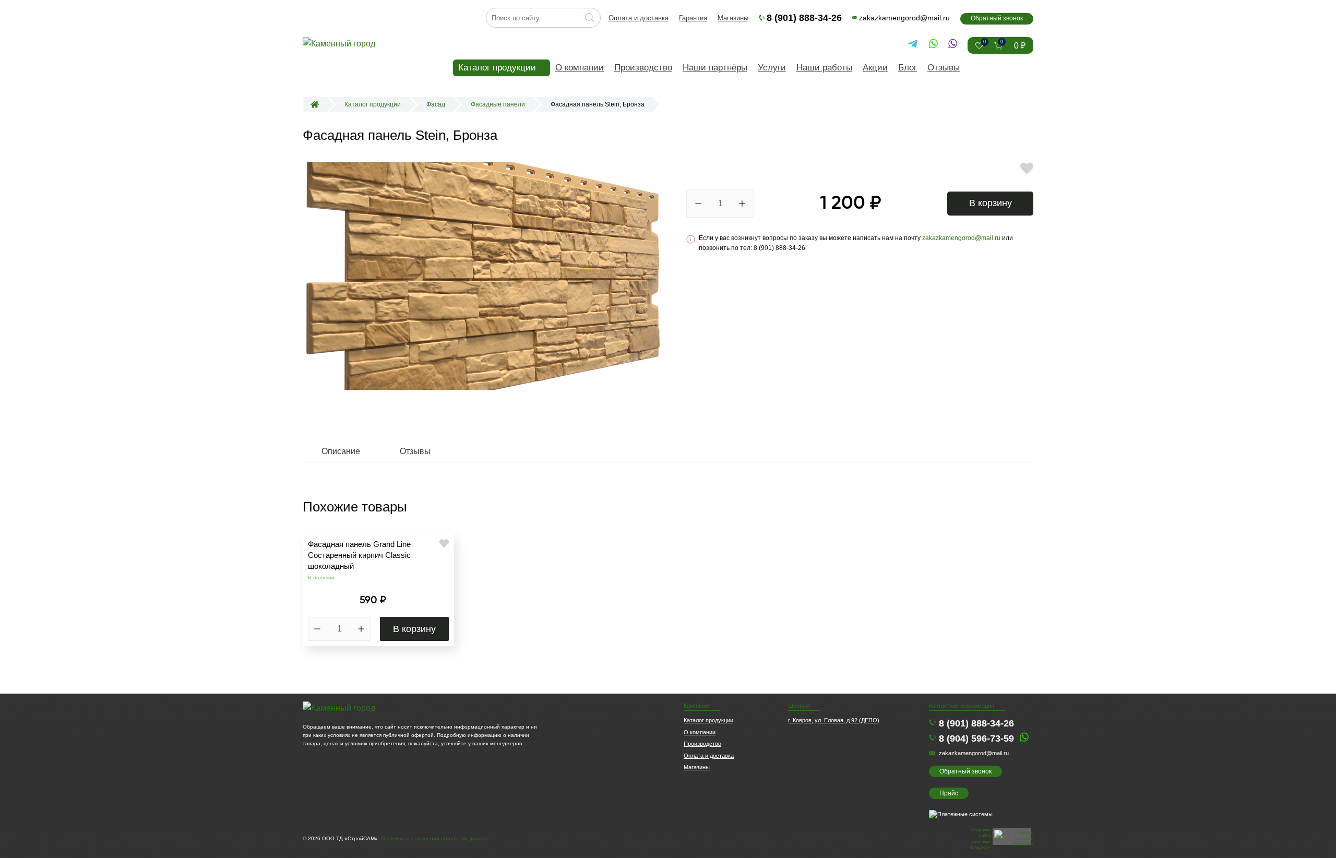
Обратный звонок (997, 18)
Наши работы (824, 68)
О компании (579, 68)
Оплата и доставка (639, 18)
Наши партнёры (715, 68)
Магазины (733, 18)
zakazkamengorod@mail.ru (904, 18)
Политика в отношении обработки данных (434, 838)
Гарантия (693, 18)
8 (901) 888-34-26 (804, 18)
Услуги (772, 68)
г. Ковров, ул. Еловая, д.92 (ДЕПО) (833, 720)
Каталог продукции (497, 68)
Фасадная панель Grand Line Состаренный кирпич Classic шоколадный (359, 555)
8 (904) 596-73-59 (976, 738)
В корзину (990, 203)
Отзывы (943, 68)
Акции (875, 68)
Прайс (948, 793)
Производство (643, 68)
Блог (907, 68)
